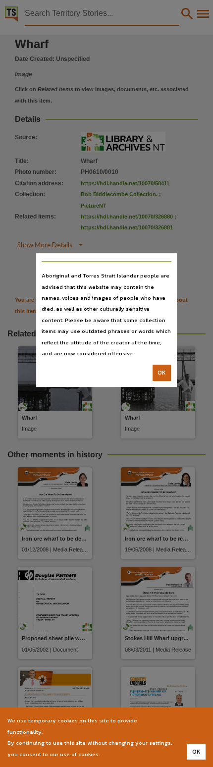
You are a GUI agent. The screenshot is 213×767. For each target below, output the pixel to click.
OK (162, 373)
